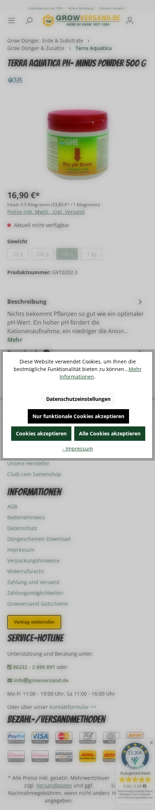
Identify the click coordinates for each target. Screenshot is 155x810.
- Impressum (77, 448)
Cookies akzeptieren (41, 433)
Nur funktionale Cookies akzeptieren (78, 416)
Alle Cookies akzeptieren (110, 433)
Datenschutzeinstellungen (78, 398)
